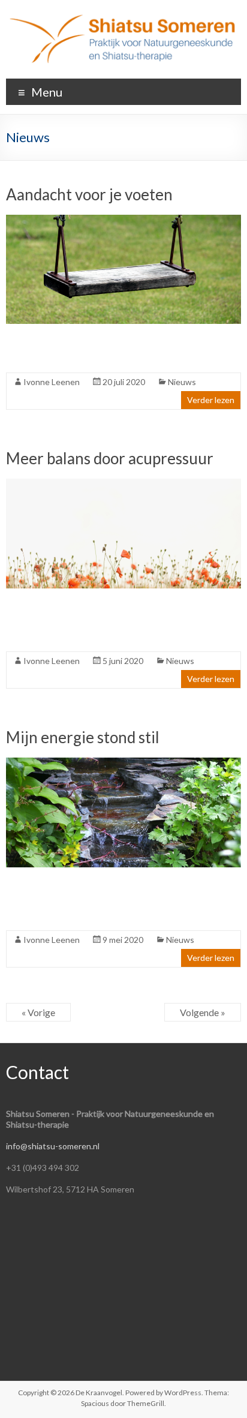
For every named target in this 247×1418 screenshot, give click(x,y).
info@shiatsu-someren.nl (53, 1146)
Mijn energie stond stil (82, 737)
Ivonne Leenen (51, 382)
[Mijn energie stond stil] (123, 763)
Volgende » (202, 1012)
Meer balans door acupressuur (109, 458)
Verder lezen (210, 400)
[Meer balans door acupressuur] (123, 484)
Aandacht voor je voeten (89, 194)
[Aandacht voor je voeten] (123, 220)
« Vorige (38, 1012)
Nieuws (182, 382)
